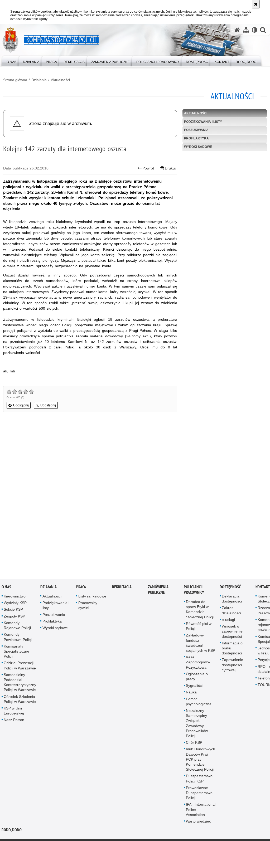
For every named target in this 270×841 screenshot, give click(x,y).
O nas (6, 587)
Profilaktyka (196, 138)
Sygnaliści (194, 686)
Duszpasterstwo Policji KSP (199, 778)
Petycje (264, 660)
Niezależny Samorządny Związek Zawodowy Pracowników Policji (197, 723)
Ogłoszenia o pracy (197, 676)
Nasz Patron (14, 720)
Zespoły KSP (14, 616)
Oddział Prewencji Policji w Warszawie (20, 665)
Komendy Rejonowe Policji (17, 625)
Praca (81, 587)
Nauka (191, 692)
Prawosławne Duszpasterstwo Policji (199, 793)
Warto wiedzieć (198, 821)
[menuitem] (11, 60)
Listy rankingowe (92, 596)
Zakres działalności (231, 610)
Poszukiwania (196, 130)
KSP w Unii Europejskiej (14, 710)
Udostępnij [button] (21, 405)
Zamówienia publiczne (158, 589)
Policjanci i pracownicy (194, 589)
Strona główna (15, 80)
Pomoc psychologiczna (198, 701)
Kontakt (262, 587)
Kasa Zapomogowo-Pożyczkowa (198, 662)
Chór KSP (194, 743)
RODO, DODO (12, 830)
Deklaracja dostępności (232, 599)
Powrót (148, 168)
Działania (39, 80)
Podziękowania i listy (203, 122)
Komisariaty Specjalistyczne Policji (16, 651)
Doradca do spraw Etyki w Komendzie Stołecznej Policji (200, 609)
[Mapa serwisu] (246, 30)
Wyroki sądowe (198, 147)
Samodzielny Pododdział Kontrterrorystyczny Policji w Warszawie (20, 682)
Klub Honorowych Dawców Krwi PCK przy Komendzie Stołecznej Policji (200, 759)
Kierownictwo (15, 596)
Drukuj (170, 168)
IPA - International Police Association (200, 810)
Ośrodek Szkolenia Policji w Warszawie (20, 699)
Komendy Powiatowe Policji (18, 637)
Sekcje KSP (13, 609)
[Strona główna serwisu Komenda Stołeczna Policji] (237, 30)
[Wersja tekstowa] (254, 30)
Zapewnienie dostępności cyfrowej (232, 665)
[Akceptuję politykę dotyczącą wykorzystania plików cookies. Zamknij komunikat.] (256, 4)
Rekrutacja (122, 587)
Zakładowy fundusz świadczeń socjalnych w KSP (200, 643)
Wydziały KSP (15, 603)
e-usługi (228, 620)
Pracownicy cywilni (87, 605)
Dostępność (230, 587)
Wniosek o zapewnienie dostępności (232, 631)
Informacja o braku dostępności (232, 648)
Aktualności (60, 80)
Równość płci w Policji (198, 626)
